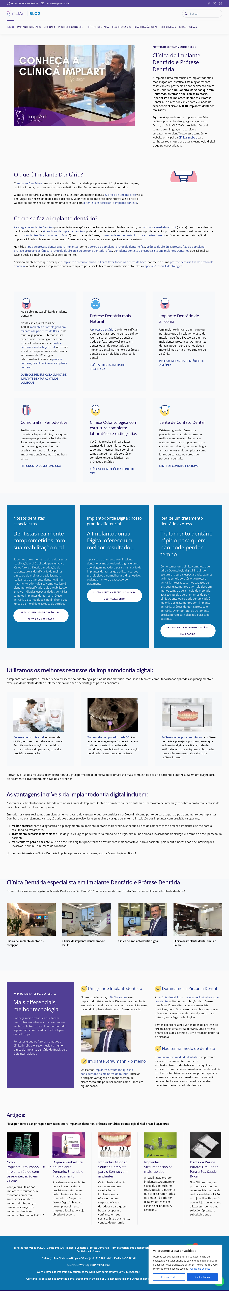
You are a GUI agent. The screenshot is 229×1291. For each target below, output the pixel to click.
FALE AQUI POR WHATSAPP (24, 3)
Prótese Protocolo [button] (70, 26)
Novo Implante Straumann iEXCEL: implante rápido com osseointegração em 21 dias (29, 1171)
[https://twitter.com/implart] (214, 3)
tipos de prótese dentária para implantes (52, 246)
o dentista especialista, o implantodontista (110, 203)
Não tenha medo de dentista (188, 1048)
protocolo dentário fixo (130, 246)
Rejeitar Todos (169, 1277)
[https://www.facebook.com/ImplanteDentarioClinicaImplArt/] (209, 3)
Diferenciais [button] (168, 26)
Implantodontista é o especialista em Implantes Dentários (152, 251)
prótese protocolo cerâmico (31, 251)
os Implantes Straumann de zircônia (45, 235)
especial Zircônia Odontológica (162, 266)
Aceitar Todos (202, 1277)
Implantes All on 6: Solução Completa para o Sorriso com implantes (113, 1169)
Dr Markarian (118, 997)
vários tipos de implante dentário (64, 231)
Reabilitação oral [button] (145, 26)
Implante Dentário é (29, 183)
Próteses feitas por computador (182, 737)
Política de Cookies (199, 1268)
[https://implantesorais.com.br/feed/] (220, 3)
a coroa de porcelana (101, 246)
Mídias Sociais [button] (188, 26)
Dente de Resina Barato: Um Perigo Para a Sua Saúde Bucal (204, 1169)
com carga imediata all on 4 (158, 227)
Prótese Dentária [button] (98, 26)
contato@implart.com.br (57, 3)
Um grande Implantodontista (115, 988)
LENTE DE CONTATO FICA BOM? (178, 466)
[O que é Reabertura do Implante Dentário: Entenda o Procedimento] (68, 1145)
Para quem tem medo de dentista (176, 1057)
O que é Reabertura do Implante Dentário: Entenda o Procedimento (67, 1169)
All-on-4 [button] (49, 26)
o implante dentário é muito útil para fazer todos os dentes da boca (103, 262)
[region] (185, 1264)
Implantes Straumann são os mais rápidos (158, 1167)
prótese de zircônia (159, 246)
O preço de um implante (120, 195)
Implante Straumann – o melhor (117, 1061)
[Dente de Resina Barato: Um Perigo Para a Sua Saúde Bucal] (206, 1145)
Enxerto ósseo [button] (121, 26)
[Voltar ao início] (23, 13)
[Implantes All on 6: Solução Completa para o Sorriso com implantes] (114, 1145)
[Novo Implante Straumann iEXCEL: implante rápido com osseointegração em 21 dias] (23, 1145)
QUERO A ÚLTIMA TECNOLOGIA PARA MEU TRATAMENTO (114, 595)
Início (10, 26)
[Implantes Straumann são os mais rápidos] (160, 1145)
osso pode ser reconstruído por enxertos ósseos (134, 235)
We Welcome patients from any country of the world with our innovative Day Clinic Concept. (88, 1271)
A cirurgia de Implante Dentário (34, 227)
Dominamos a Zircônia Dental (189, 988)
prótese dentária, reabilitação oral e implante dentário (44, 363)
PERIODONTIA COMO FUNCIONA (41, 466)
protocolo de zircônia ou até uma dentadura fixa (81, 251)
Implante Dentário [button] (29, 26)
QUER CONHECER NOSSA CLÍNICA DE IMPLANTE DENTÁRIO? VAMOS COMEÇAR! (44, 378)
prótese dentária (102, 329)
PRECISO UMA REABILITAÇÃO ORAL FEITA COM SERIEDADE (41, 615)
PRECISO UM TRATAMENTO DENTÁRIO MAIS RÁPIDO (188, 630)
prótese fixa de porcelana (188, 246)
